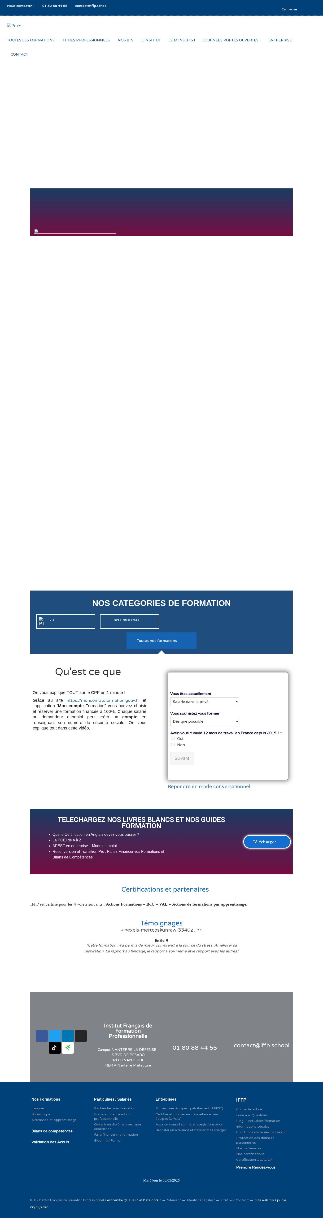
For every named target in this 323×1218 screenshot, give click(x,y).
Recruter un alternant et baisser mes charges (191, 1130)
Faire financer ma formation (116, 1135)
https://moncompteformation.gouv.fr (103, 700)
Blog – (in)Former (108, 1140)
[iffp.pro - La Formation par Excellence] (24, 29)
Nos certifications (250, 1154)
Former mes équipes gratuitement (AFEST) (189, 1108)
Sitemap (173, 1200)
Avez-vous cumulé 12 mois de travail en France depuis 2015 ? (226, 733)
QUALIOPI (131, 1200)
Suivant (182, 758)
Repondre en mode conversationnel (209, 787)
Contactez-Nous (249, 1109)
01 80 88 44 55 (54, 6)
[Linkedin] (68, 1036)
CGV (224, 1200)
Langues (38, 1108)
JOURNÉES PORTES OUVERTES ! (231, 40)
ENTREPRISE (280, 40)
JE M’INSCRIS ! (182, 40)
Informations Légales (252, 1127)
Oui (180, 738)
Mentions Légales (200, 1200)
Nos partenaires (248, 1148)
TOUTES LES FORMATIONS (31, 40)
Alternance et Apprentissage (54, 1120)
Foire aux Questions (252, 1115)
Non (181, 744)
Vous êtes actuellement (190, 693)
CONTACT (19, 54)
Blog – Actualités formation (258, 1121)
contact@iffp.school (91, 6)
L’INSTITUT (151, 40)
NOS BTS (125, 40)
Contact (242, 1200)
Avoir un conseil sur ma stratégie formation (189, 1124)
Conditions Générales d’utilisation (262, 1132)
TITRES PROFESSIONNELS (86, 40)
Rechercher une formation (114, 1108)
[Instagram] (81, 1036)
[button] (267, 842)
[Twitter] (55, 1036)
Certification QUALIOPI (255, 1160)
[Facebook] (42, 1036)
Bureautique (41, 1114)
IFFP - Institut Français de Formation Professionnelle (68, 1200)
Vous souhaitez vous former (195, 713)
